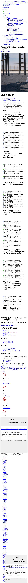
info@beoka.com (6, 5)
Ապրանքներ (6, 17)
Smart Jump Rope (12, 33)
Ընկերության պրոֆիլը (12, 38)
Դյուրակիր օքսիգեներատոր (16, 34)
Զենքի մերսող (4, 367)
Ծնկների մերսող (12, 29)
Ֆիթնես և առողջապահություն (14, 31)
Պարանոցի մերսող (13, 28)
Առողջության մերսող (11, 26)
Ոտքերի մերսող (12, 30)
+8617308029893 (6, 383)
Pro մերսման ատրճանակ (15, 20)
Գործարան (6, 330)
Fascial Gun (11, 367)
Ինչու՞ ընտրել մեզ (10, 40)
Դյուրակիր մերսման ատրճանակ (17, 21)
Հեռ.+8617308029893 (5, 51)
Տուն (4, 15)
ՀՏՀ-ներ (8, 42)
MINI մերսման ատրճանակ (15, 23)
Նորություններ (7, 35)
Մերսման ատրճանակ (20, 367)
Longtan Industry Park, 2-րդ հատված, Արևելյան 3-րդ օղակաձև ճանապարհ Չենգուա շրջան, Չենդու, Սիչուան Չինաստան (15, 3)
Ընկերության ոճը (8, 341)
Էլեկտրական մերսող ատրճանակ (10, 368)
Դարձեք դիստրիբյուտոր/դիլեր (9, 325)
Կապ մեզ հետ (7, 44)
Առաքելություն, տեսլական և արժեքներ (16, 39)
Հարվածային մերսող (11, 18)
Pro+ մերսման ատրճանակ (15, 19)
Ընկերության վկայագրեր (13, 41)
